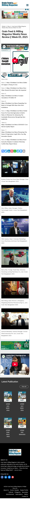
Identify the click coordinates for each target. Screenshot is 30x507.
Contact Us (25, 496)
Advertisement (10, 494)
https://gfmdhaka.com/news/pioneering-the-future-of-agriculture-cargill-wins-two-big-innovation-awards (14, 134)
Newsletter (25, 492)
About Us (6, 490)
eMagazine (18, 492)
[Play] (15, 167)
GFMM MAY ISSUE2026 (22, 432)
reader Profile (24, 490)
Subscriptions (19, 494)
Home (3, 26)
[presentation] (25, 9)
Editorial (11, 492)
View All (24, 386)
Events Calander (14, 490)
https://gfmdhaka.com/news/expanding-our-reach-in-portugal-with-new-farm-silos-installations (14, 105)
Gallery (26, 494)
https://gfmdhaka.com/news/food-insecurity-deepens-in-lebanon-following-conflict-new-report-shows (14, 142)
